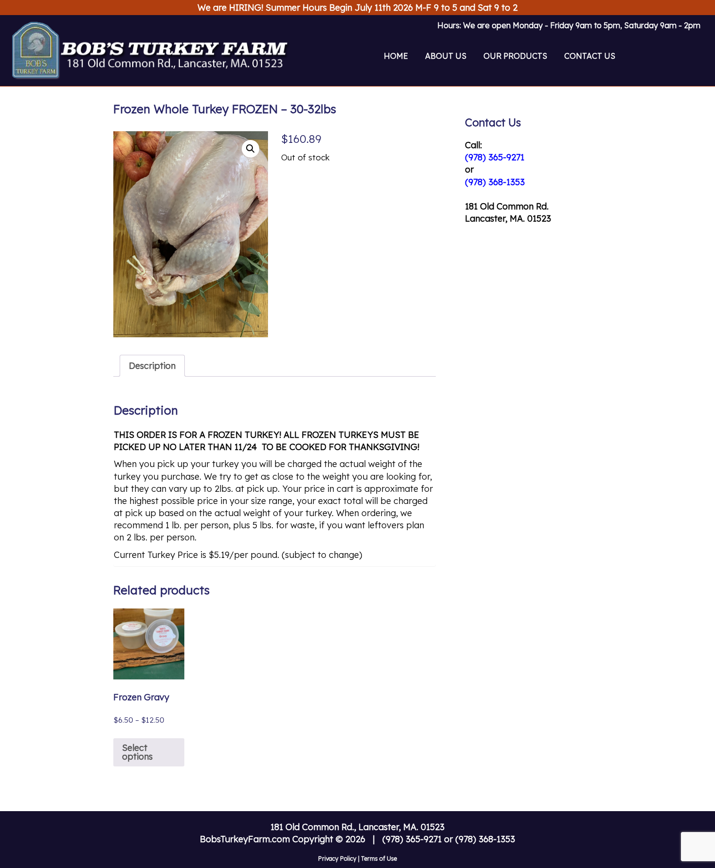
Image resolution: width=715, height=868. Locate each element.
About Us (445, 56)
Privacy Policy (337, 858)
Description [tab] (152, 365)
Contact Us (589, 56)
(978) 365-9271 (494, 157)
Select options (137, 752)
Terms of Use (379, 858)
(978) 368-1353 (495, 182)
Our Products (515, 56)
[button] (250, 148)
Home (396, 56)
